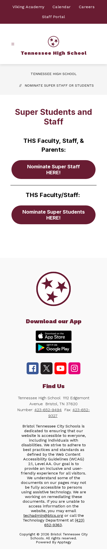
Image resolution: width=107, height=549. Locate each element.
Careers (87, 6)
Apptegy (64, 542)
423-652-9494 (48, 409)
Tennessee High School (54, 74)
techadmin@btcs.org (43, 515)
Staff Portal (53, 16)
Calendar (62, 6)
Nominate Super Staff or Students (59, 85)
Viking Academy (28, 6)
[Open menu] (13, 44)
